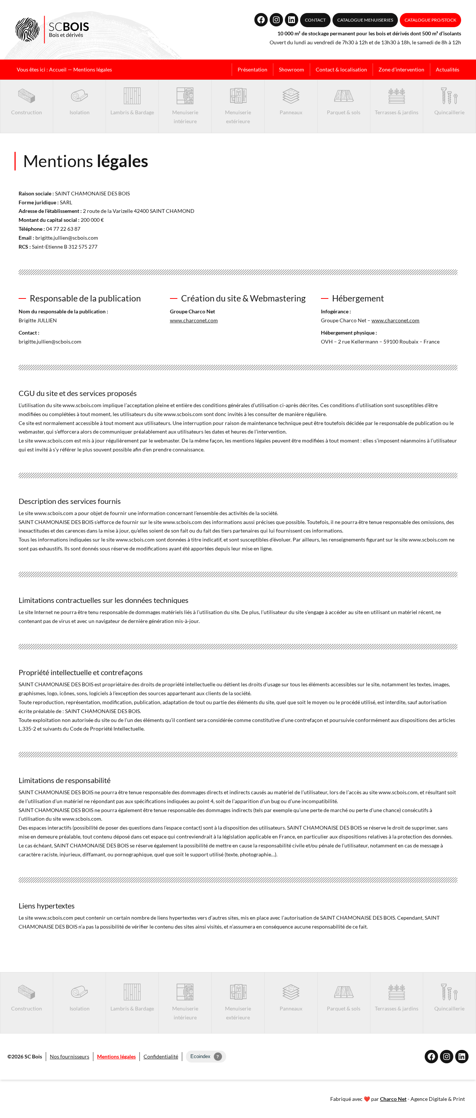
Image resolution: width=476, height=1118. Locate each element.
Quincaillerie (449, 112)
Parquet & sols (343, 112)
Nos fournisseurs (69, 1056)
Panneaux (291, 112)
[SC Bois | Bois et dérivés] (52, 30)
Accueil (58, 69)
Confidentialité (161, 1056)
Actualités (447, 69)
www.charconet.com (194, 320)
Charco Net (393, 1099)
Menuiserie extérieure (238, 116)
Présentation (252, 69)
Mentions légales (116, 1056)
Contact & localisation (341, 69)
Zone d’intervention (401, 69)
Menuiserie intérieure (185, 116)
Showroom (291, 69)
